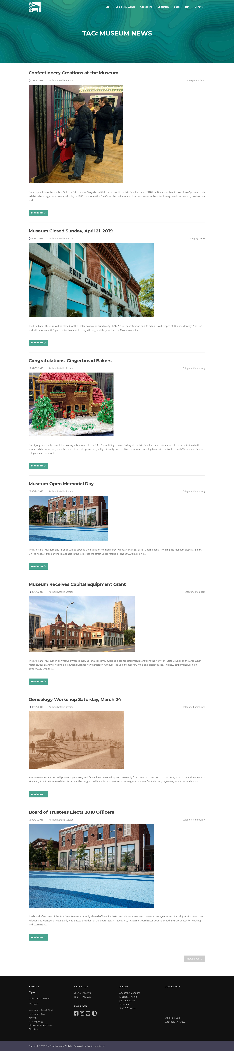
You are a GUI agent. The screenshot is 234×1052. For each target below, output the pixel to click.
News (202, 238)
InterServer (99, 1046)
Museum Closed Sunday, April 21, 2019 (71, 231)
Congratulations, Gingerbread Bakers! (70, 360)
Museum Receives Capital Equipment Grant (77, 584)
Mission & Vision (128, 996)
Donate (199, 6)
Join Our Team (127, 1000)
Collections (146, 6)
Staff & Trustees (127, 1008)
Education (163, 6)
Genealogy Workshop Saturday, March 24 (75, 699)
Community (199, 368)
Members (200, 591)
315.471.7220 (84, 996)
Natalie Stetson (65, 80)
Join (187, 6)
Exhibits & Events (125, 6)
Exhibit (201, 80)
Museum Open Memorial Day (61, 483)
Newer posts (194, 958)
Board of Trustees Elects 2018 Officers (71, 812)
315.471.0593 (84, 992)
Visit (108, 6)
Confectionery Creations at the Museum (73, 72)
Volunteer (124, 1004)
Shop (177, 6)
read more (37, 212)
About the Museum (129, 992)
